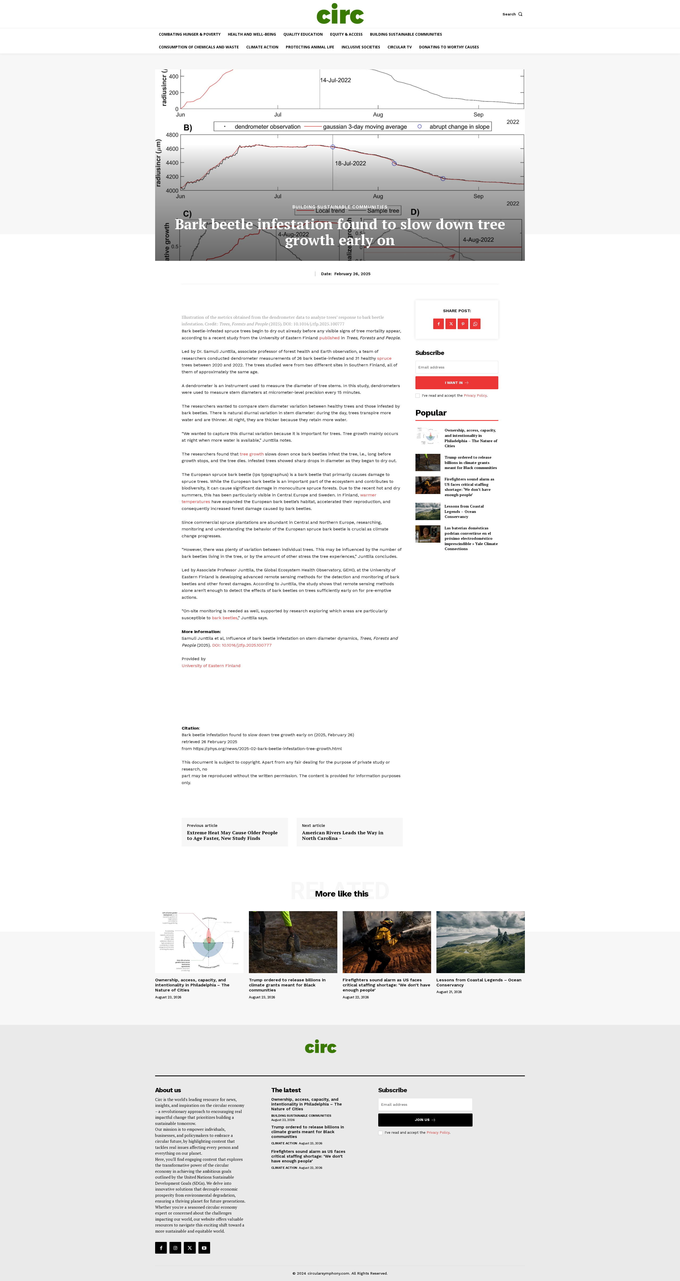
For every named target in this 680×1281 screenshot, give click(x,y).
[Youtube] (204, 1248)
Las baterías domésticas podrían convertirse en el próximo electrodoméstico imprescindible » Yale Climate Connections (471, 538)
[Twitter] (450, 324)
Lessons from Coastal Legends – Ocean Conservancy (464, 511)
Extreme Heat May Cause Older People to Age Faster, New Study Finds (232, 835)
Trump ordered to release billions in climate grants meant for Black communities (471, 462)
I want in (454, 383)
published (329, 337)
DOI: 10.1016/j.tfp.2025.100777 (242, 645)
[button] (514, 14)
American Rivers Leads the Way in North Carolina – (342, 835)
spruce (384, 358)
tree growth (252, 454)
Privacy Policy (475, 395)
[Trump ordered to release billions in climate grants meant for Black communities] (427, 462)
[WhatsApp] (475, 324)
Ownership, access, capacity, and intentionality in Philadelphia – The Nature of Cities (471, 438)
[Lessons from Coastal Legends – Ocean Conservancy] (427, 511)
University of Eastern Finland (211, 665)
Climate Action (284, 1143)
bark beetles (224, 617)
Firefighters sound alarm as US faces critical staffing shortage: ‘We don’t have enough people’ (469, 486)
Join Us (422, 1120)
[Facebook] (438, 324)
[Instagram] (175, 1248)
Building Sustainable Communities (340, 207)
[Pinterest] (463, 324)
